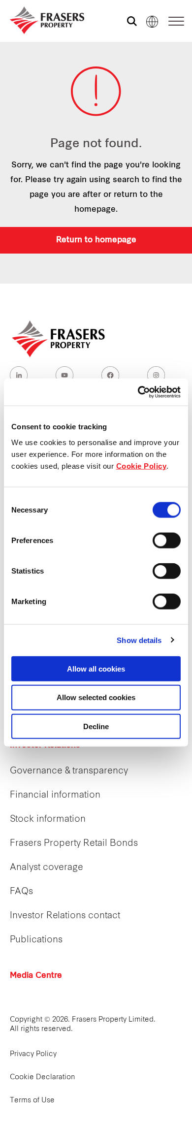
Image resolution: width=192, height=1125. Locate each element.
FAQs (21, 892)
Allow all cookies (96, 668)
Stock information (48, 819)
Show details (139, 640)
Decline (96, 726)
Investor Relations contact (65, 916)
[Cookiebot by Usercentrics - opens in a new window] (138, 392)
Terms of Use (32, 1100)
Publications (36, 940)
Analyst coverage (46, 867)
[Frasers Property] (59, 338)
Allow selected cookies (96, 697)
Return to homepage (96, 240)
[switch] (167, 540)
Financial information (55, 795)
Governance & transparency (69, 771)
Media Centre (36, 976)
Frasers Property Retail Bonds (74, 843)
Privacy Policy (33, 1054)
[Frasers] (40, 20)
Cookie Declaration (42, 1077)
